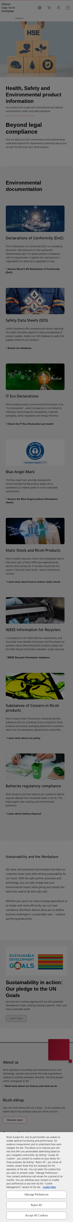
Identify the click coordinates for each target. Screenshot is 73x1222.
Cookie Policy (49, 1187)
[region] (36, 1177)
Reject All (36, 1205)
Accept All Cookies (36, 1215)
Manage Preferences (36, 1194)
